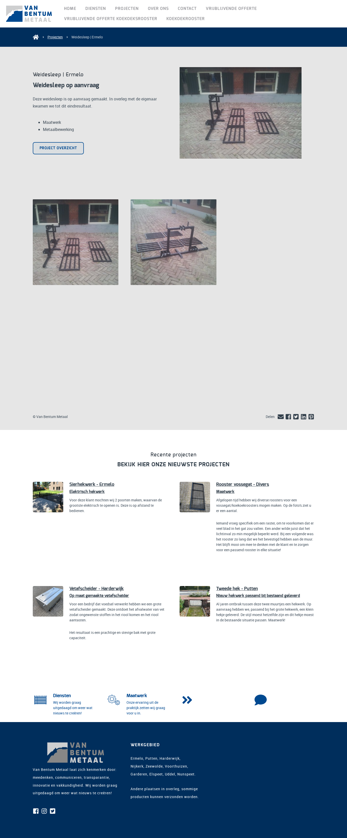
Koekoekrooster (185, 19)
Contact (187, 9)
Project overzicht (58, 148)
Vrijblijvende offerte (231, 9)
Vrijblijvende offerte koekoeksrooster (110, 19)
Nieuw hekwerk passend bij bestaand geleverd (258, 596)
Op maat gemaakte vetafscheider (99, 596)
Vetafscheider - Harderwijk (96, 589)
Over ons (158, 9)
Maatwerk (225, 492)
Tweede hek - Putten (237, 589)
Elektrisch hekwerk (87, 492)
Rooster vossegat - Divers (242, 484)
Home (70, 9)
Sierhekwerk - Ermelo (91, 484)
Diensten (95, 9)
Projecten (127, 9)
